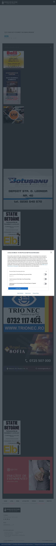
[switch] (45, 274)
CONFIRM (18, 288)
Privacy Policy (36, 293)
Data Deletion (20, 293)
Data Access (28, 293)
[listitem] (28, 271)
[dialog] (28, 273)
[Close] (51, 252)
